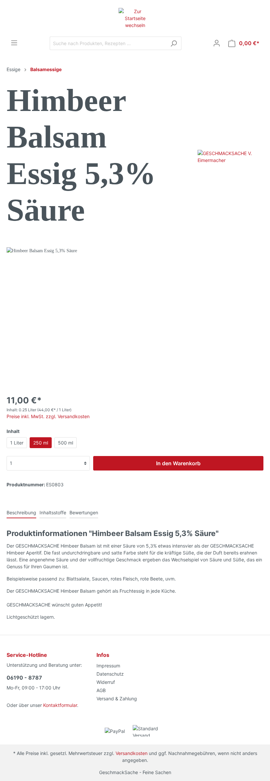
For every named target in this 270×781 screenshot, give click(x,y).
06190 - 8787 (24, 677)
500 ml (65, 442)
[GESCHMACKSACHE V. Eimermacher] (230, 156)
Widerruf (105, 682)
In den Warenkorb (178, 463)
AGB (101, 690)
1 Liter (16, 442)
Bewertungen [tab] (83, 512)
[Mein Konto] (216, 43)
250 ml (40, 442)
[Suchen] (173, 43)
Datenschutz (110, 674)
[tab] (21, 512)
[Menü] (14, 43)
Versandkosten (132, 753)
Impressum (108, 665)
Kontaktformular (60, 705)
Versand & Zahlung (116, 698)
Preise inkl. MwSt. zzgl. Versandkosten (48, 416)
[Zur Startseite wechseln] (135, 18)
